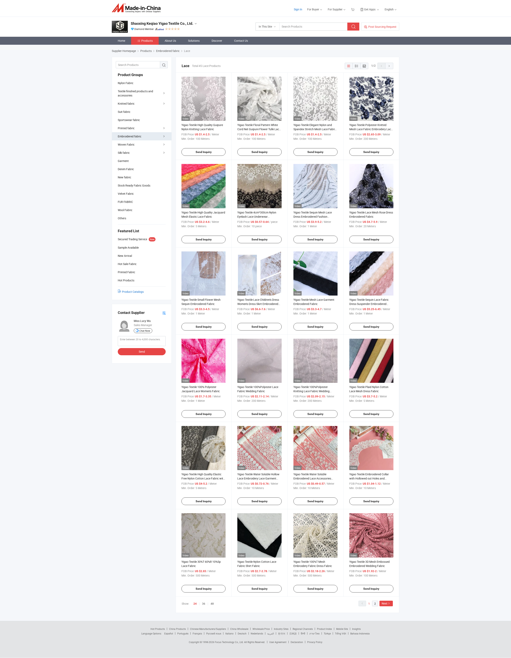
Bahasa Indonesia (360, 633)
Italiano (229, 633)
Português (182, 633)
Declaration (297, 642)
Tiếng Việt (340, 633)
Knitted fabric (126, 103)
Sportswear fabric (129, 120)
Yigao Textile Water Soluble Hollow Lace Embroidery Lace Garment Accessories (258, 478)
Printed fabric (126, 128)
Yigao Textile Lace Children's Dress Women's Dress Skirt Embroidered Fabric (258, 304)
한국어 (281, 633)
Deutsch (242, 633)
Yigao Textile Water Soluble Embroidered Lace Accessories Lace (312, 478)
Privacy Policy (314, 642)
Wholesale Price (261, 628)
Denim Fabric (126, 169)
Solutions (194, 41)
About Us (170, 41)
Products (147, 41)
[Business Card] (164, 313)
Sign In (298, 9)
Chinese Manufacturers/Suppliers (208, 628)
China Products (177, 628)
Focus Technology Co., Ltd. (229, 642)
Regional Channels (303, 628)
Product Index (324, 628)
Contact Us (241, 41)
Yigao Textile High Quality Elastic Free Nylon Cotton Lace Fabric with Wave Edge (203, 478)
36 (203, 603)
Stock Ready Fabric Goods (134, 185)
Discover (217, 41)
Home (121, 41)
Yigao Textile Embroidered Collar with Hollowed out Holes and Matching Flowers (369, 478)
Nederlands (257, 633)
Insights (356, 628)
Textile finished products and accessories (135, 93)
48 (212, 603)
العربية (270, 633)
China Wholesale (239, 628)
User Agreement (277, 642)
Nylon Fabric (125, 83)
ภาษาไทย (314, 633)
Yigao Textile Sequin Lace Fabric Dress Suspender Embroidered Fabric (369, 304)
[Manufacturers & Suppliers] (137, 8)
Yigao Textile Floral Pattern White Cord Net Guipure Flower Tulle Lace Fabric (258, 129)
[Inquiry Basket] (353, 9)
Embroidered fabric (129, 136)
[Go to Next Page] (389, 66)
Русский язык (213, 633)
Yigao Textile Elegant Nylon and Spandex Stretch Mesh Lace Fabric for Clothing (314, 129)
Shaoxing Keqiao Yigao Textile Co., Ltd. (162, 23)
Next (384, 603)
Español (168, 633)
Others (122, 218)
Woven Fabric (126, 144)
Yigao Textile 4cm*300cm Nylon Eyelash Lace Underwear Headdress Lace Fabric (256, 216)
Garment (123, 161)
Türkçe (327, 633)
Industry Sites (281, 628)
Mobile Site (342, 628)
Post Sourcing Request (382, 27)
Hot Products (158, 628)
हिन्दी (303, 633)
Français (197, 633)
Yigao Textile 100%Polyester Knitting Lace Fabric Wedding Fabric (311, 391)
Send (142, 351)
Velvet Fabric (126, 194)
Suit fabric (124, 112)
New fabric (124, 177)
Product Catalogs (133, 292)
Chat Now (144, 330)
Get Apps (369, 9)
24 (195, 603)
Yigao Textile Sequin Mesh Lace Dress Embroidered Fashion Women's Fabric (312, 216)
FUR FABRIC (125, 202)
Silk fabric (124, 153)
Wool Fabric (125, 210)
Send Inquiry (204, 152)
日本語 (293, 633)
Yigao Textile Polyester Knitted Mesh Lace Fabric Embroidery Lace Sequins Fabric (370, 129)
